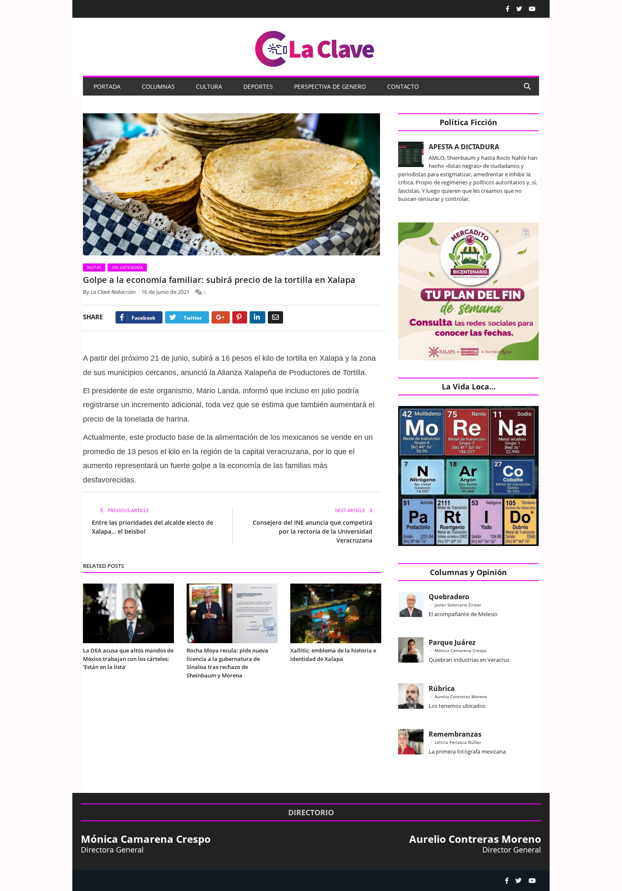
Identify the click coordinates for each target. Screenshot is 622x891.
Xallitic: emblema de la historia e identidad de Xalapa (333, 655)
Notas (94, 267)
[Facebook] (507, 9)
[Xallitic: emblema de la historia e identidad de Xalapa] (335, 613)
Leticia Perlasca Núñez (458, 742)
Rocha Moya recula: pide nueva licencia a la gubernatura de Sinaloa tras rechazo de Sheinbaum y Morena (227, 663)
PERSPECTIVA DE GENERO (330, 86)
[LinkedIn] (257, 317)
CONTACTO (403, 86)
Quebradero (449, 596)
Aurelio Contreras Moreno (461, 696)
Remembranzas (455, 734)
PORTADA (107, 86)
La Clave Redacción (113, 292)
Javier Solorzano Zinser (458, 605)
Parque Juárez (452, 642)
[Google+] (221, 317)
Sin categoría (127, 267)
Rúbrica (442, 688)
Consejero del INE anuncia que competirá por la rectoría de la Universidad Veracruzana (312, 531)
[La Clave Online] (315, 47)
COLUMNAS (158, 86)
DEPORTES (258, 86)
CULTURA (209, 86)
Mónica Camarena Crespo (461, 650)
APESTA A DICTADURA (464, 146)
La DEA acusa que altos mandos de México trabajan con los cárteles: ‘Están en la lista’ (128, 659)
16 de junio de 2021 (165, 292)
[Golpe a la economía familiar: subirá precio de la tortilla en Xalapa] (232, 185)
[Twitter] (519, 9)
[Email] (275, 317)
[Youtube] (532, 9)
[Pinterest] (239, 317)
